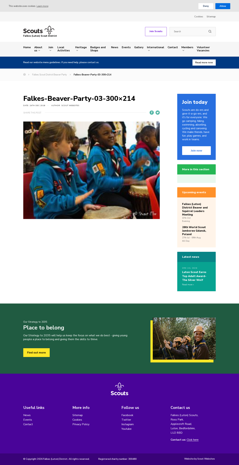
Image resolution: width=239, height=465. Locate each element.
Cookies (198, 16)
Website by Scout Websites (199, 458)
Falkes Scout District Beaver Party (49, 74)
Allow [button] (223, 6)
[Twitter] (158, 112)
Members (187, 47)
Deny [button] (206, 6)
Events (126, 47)
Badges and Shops (98, 49)
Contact (173, 47)
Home (27, 47)
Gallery (138, 47)
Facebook (127, 415)
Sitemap (211, 16)
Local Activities (63, 49)
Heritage (81, 47)
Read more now (204, 62)
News (114, 47)
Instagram (127, 424)
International (155, 47)
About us (38, 49)
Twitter (126, 420)
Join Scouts (155, 31)
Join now (196, 151)
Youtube (126, 429)
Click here (193, 439)
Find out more (36, 353)
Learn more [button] (42, 6)
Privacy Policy (80, 424)
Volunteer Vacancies (203, 49)
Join (50, 47)
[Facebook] (152, 112)
